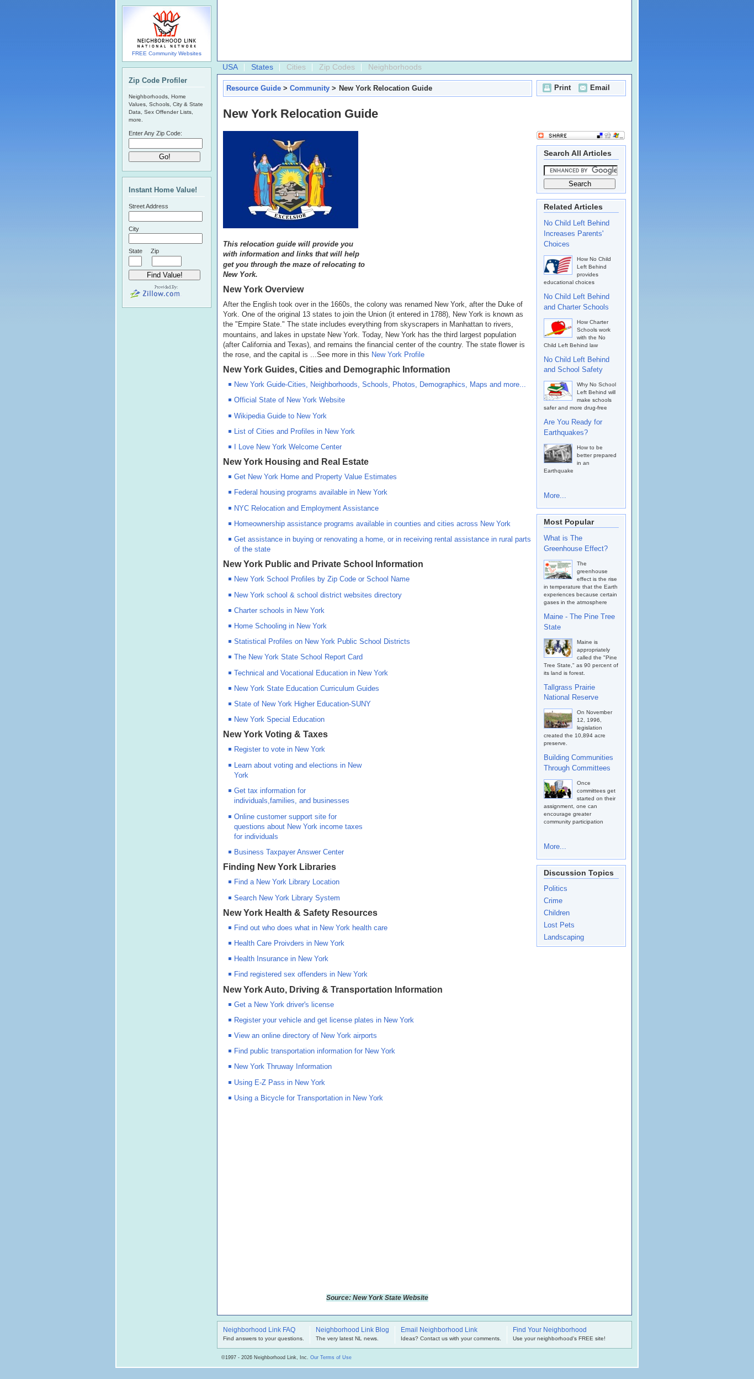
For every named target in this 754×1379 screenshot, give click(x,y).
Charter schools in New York (279, 610)
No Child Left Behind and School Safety (576, 364)
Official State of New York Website (289, 400)
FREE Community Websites (166, 53)
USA (230, 66)
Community (310, 88)
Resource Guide (253, 88)
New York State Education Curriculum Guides (306, 688)
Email (600, 87)
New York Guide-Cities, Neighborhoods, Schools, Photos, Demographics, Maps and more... (380, 384)
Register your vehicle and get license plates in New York (324, 1020)
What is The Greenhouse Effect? (576, 543)
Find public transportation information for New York (314, 1051)
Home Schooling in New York (280, 626)
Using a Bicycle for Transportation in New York (308, 1098)
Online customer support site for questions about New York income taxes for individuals (298, 826)
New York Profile (397, 354)
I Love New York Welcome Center (288, 447)
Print (562, 87)
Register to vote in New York (279, 749)
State (135, 251)
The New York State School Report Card (298, 657)
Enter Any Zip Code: (155, 133)
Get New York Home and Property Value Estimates (315, 477)
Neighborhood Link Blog (352, 1330)
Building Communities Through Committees (578, 762)
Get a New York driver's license (284, 1004)
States (262, 66)
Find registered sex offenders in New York (301, 974)
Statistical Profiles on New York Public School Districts (322, 641)
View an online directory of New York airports (305, 1035)
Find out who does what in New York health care (310, 928)
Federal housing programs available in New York (310, 492)
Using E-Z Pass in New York (279, 1082)
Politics (555, 888)
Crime (553, 900)
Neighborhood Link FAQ (259, 1330)
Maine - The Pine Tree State (579, 621)
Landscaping (564, 937)
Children (557, 913)
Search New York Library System (287, 898)
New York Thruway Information (283, 1066)
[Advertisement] (422, 31)
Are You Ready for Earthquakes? (573, 427)
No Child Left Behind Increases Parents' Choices (576, 233)
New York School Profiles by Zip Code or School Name (322, 579)
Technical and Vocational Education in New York (311, 673)
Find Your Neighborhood (550, 1330)
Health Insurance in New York (281, 959)
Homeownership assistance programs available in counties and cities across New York (372, 524)
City (134, 229)
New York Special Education (279, 719)
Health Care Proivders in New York (289, 943)
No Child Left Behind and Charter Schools (576, 301)
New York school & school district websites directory (318, 595)
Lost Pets (559, 925)
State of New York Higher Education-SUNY (302, 704)
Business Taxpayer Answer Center (289, 852)
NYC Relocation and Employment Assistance (306, 508)
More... (555, 495)
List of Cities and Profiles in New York (294, 431)
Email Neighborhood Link (439, 1330)
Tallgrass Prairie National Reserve (571, 692)
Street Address (148, 206)
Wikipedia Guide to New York (280, 416)
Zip (155, 251)
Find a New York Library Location (286, 882)
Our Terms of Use (331, 1357)
